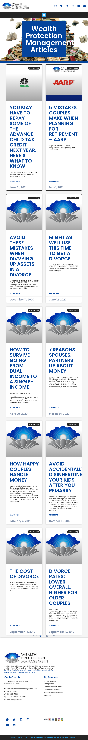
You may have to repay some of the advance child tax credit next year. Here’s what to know (23, 137)
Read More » (15, 181)
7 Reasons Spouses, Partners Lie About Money (62, 360)
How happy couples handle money (24, 471)
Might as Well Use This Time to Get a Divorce (60, 248)
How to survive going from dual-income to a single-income (23, 368)
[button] (44, 15)
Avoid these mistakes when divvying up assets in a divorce (22, 256)
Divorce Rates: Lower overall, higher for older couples (63, 587)
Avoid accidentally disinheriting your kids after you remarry (66, 477)
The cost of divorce (24, 574)
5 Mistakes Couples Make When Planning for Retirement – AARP (63, 123)
